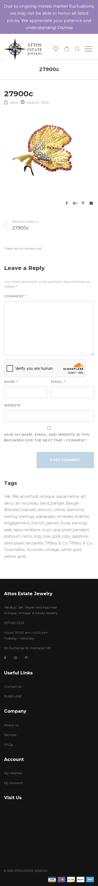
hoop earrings (74, 523)
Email (58, 382)
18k (15, 496)
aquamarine (67, 496)
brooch (45, 509)
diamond (75, 509)
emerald (65, 516)
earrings (26, 516)
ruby (66, 536)
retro (27, 536)
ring (37, 536)
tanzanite (34, 543)
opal (56, 529)
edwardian (46, 516)
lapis (18, 529)
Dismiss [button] (65, 27)
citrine (59, 509)
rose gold (51, 536)
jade (8, 529)
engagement (17, 523)
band (44, 503)
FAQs (8, 744)
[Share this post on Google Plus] (75, 203)
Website (12, 405)
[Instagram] (15, 658)
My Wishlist (13, 773)
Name (11, 382)
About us (11, 725)
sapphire (80, 536)
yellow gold (15, 556)
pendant (81, 529)
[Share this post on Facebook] (66, 203)
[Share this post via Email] (91, 203)
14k (7, 496)
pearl (66, 529)
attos (14, 102)
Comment (15, 296)
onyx (46, 529)
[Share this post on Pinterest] (83, 203)
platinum (12, 536)
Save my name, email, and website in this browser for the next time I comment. (46, 437)
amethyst (29, 496)
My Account (13, 783)
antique (47, 496)
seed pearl (14, 543)
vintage (52, 549)
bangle (57, 503)
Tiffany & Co (56, 543)
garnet (52, 523)
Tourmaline (14, 549)
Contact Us (13, 686)
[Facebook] (5, 658)
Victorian (35, 549)
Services (10, 735)
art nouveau (26, 503)
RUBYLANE (13, 696)
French (38, 523)
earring (10, 516)
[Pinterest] (26, 658)
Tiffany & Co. (81, 543)
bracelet (29, 509)
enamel (81, 516)
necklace (31, 529)
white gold (71, 549)
